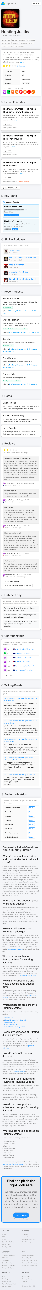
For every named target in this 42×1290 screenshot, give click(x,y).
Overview (25, 1234)
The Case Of (14, 250)
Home (4, 1234)
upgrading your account (28, 975)
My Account (6, 1244)
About (4, 1239)
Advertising (5, 1260)
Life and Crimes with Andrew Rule (23, 258)
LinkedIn (24, 1281)
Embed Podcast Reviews (29, 1265)
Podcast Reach (26, 1258)
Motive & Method (16, 265)
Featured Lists (6, 1281)
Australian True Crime (18, 272)
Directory (5, 1279)
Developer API (6, 1247)
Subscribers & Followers (29, 1260)
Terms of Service (27, 1279)
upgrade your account (15, 949)
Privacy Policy (26, 1276)
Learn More (21, 1215)
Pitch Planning (26, 1242)
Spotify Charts (6, 1286)
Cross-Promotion (7, 1263)
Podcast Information (28, 1239)
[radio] (4, 65)
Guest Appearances (8, 1255)
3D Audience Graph (28, 1255)
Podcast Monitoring (8, 1268)
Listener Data (26, 1237)
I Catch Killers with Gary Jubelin (23, 279)
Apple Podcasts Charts (9, 1284)
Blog (3, 1276)
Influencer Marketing (8, 1265)
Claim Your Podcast (8, 1242)
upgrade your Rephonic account (13, 1164)
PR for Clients (6, 1258)
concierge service (19, 1071)
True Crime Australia (11, 35)
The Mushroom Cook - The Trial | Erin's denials (19, 775)
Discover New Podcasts (29, 1263)
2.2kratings (21, 66)
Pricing (4, 1237)
